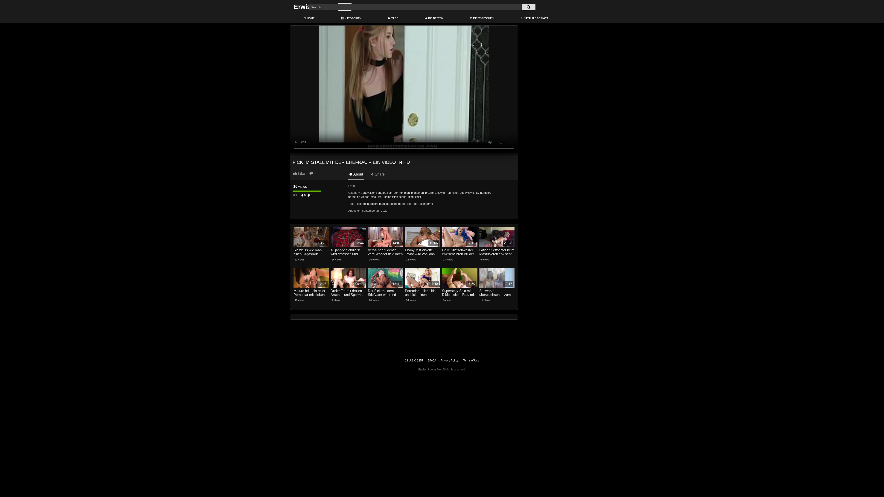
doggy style (467, 192)
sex (409, 203)
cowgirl (441, 192)
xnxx (418, 197)
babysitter (369, 192)
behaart (381, 192)
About (358, 174)
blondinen (417, 192)
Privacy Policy (449, 360)
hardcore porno (396, 203)
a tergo (361, 203)
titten (411, 197)
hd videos (363, 197)
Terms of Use (471, 360)
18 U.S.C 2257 (414, 360)
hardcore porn (376, 203)
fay (477, 192)
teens (402, 197)
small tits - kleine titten (384, 197)
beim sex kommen (398, 192)
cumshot (453, 192)
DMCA (432, 360)
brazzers (430, 192)
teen (415, 203)
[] (528, 7)
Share (379, 174)
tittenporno (426, 203)
